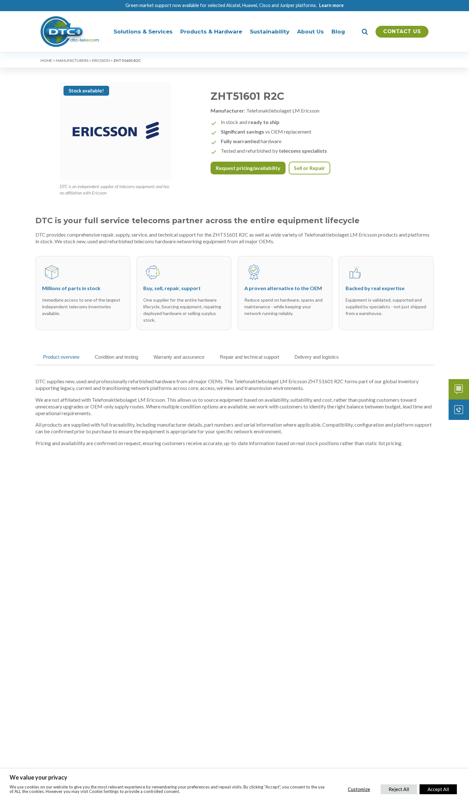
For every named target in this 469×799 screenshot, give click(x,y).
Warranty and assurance (179, 357)
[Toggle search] (364, 31)
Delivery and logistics (316, 357)
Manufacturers (72, 60)
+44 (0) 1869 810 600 (459, 410)
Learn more (331, 5)
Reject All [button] (399, 789)
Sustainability (269, 31)
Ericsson (101, 60)
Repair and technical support (249, 357)
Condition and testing (116, 357)
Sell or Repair (309, 168)
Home (46, 60)
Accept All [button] (438, 789)
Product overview (61, 357)
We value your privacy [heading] (38, 777)
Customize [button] (359, 789)
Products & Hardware (211, 31)
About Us (310, 31)
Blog (338, 31)
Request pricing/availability (248, 168)
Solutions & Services (143, 31)
